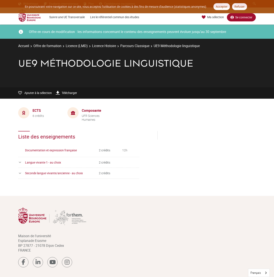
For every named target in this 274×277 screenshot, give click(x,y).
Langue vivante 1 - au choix (43, 162)
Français (255, 273)
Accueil (23, 45)
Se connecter (243, 17)
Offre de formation (47, 45)
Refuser (239, 6)
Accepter (222, 6)
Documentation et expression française (51, 150)
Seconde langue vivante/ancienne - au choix (54, 173)
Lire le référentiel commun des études (114, 17)
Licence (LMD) (77, 45)
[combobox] (259, 273)
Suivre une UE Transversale (67, 17)
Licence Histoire (104, 45)
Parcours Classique (134, 45)
